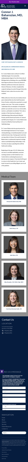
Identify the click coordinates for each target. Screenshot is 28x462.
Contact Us (5, 428)
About (3, 420)
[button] (2, 371)
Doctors (4, 422)
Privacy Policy (4, 447)
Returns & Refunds (5, 454)
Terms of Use (4, 452)
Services (4, 424)
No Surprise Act (4, 456)
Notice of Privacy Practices (6, 450)
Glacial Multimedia (5, 441)
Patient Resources (6, 426)
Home (3, 417)
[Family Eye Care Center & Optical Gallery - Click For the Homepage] (7, 5)
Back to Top (4, 458)
